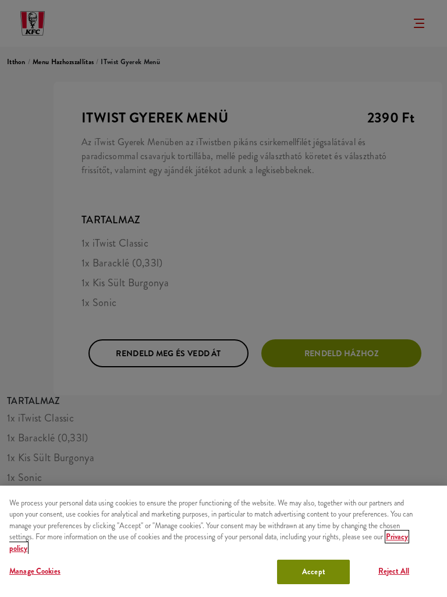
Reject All (393, 571)
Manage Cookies (35, 571)
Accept (313, 571)
